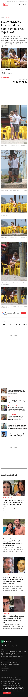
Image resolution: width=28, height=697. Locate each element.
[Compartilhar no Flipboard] (23, 82)
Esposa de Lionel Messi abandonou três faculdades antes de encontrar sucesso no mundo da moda (13, 542)
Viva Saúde (8, 658)
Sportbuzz (20, 656)
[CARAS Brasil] (6, 4)
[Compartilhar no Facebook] (17, 82)
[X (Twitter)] (9, 645)
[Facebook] (5, 645)
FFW (18, 653)
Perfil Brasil (9, 656)
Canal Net (3, 662)
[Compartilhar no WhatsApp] (14, 82)
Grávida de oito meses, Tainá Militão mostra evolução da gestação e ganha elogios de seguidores (15, 418)
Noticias (10, 664)
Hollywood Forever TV (6, 654)
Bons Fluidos (22, 651)
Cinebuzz (8, 653)
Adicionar (23, 313)
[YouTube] (12, 645)
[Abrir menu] (2, 4)
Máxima (3, 656)
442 (17, 666)
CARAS (3, 653)
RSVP (2, 658)
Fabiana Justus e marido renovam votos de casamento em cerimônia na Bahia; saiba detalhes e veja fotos (17, 426)
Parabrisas (16, 664)
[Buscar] (20, 4)
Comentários (5, 77)
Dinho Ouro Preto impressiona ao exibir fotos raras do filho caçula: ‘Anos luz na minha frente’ (13, 619)
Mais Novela (17, 654)
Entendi (6, 692)
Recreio (15, 656)
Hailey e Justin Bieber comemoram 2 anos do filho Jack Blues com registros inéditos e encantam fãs (17, 400)
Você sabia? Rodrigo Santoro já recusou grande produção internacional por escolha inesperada (16, 435)
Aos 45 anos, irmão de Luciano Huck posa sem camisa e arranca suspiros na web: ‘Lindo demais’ (16, 409)
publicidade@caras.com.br (7, 681)
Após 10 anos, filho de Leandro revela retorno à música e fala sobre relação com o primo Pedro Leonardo (13, 580)
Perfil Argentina (5, 666)
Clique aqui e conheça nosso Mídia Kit (10, 683)
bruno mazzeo (15, 324)
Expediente (4, 670)
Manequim (23, 654)
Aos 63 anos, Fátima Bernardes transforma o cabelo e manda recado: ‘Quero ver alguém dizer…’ (13, 503)
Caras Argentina (11, 662)
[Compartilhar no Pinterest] (26, 82)
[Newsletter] (23, 4)
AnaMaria (3, 651)
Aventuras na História (12, 651)
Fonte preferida (17, 315)
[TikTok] (16, 645)
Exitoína (18, 662)
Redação (7, 69)
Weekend (12, 666)
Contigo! (13, 653)
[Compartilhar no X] (20, 82)
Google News (11, 315)
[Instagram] (2, 645)
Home (2, 17)
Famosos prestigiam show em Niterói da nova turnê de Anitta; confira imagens (16, 391)
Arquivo (8, 17)
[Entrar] (26, 4)
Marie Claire (4, 664)
